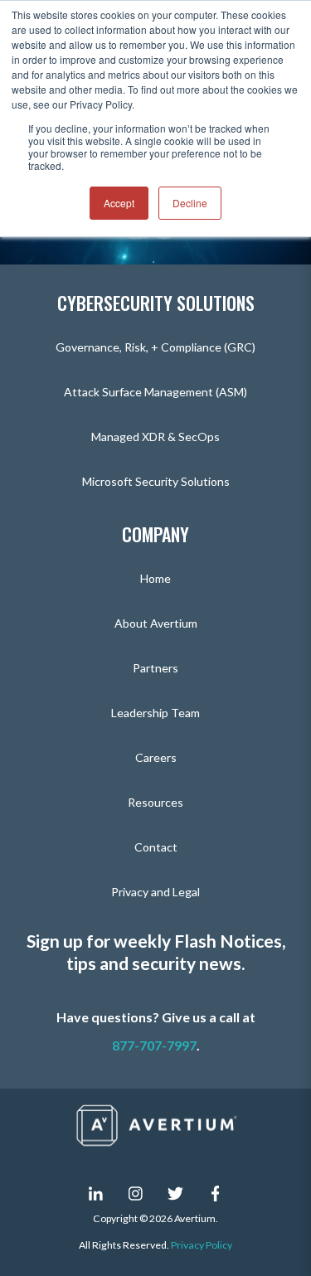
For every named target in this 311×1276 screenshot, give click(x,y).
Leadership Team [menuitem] (155, 713)
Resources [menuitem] (155, 802)
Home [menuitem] (155, 578)
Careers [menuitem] (156, 757)
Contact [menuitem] (155, 847)
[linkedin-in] (96, 1193)
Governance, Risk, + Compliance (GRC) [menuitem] (155, 347)
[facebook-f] (215, 1193)
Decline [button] (190, 203)
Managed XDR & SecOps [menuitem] (155, 436)
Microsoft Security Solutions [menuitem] (156, 481)
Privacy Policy (201, 1245)
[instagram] (136, 1193)
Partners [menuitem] (155, 668)
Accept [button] (119, 203)
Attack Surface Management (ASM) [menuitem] (155, 392)
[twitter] (175, 1193)
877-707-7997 (154, 1045)
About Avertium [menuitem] (155, 623)
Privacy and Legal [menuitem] (155, 892)
